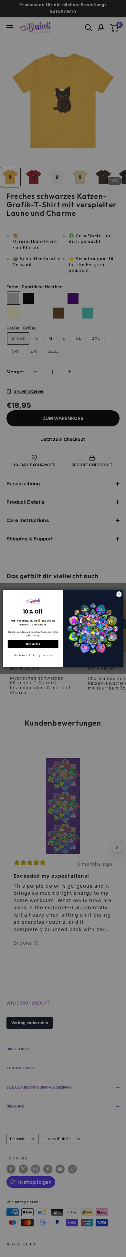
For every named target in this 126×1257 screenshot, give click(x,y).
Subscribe (33, 644)
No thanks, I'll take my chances (33, 655)
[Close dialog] (119, 594)
